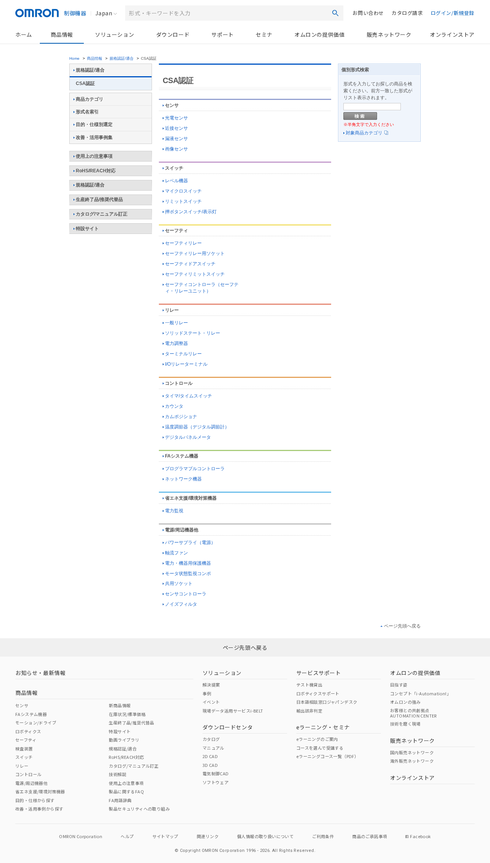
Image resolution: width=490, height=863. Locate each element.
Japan (103, 13)
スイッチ (174, 168)
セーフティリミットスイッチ (195, 274)
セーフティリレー (183, 243)
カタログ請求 (407, 12)
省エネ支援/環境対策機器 (191, 498)
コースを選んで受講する (319, 748)
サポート (222, 34)
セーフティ (176, 230)
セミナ (264, 34)
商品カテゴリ (89, 99)
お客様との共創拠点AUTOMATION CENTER (413, 713)
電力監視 (174, 510)
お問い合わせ (368, 12)
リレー (172, 310)
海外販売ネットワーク (412, 761)
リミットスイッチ (183, 201)
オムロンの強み (405, 702)
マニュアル (213, 748)
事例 (207, 693)
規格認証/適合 (121, 58)
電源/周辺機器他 (181, 530)
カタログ (211, 739)
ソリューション (114, 34)
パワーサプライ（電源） (190, 542)
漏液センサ (176, 138)
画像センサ (176, 149)
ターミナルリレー (183, 353)
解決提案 (211, 685)
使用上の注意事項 (94, 156)
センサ (172, 105)
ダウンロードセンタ (228, 727)
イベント (211, 702)
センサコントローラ (185, 594)
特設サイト (87, 228)
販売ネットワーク (389, 34)
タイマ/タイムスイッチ (188, 396)
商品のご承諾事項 (369, 836)
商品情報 (62, 34)
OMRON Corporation (80, 836)
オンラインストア (452, 34)
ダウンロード (173, 34)
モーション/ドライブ (35, 722)
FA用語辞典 (120, 800)
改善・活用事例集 (94, 137)
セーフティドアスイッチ (190, 263)
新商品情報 (120, 705)
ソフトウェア (216, 782)
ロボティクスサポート (318, 693)
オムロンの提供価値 (319, 34)
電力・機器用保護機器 (188, 563)
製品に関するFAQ (126, 791)
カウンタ (174, 406)
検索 (335, 13)
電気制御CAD (216, 773)
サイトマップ (165, 836)
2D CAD (210, 756)
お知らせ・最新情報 (40, 673)
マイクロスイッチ (183, 191)
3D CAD (210, 765)
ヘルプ (127, 836)
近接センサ (176, 128)
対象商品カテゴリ (364, 133)
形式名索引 (87, 111)
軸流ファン (176, 553)
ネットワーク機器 (183, 479)
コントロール (179, 383)
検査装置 (24, 748)
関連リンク (208, 836)
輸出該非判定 (309, 711)
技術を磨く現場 (405, 724)
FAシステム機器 (181, 456)
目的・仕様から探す (35, 800)
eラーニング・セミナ (323, 727)
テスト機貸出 (309, 685)
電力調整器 (176, 343)
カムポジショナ (181, 416)
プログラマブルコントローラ (195, 468)
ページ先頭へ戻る (402, 626)
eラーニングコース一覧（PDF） (327, 756)
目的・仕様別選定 (94, 124)
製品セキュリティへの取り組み (139, 809)
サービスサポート (318, 673)
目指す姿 (399, 685)
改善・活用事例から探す (39, 809)
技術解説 (117, 774)
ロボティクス (28, 731)
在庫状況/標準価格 (127, 714)
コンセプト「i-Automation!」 (420, 693)
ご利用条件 (323, 836)
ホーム (23, 34)
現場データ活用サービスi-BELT (233, 711)
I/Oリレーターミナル (186, 364)
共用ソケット (179, 583)
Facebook (420, 836)
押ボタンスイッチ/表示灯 (191, 211)
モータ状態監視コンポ (188, 573)
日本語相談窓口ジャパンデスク (327, 702)
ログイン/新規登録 (452, 12)
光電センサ (176, 118)
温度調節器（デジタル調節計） (197, 427)
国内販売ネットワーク (412, 752)
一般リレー (176, 322)
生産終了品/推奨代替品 (99, 199)
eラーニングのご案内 (317, 739)
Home (74, 58)
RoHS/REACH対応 (96, 170)
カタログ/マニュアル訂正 (101, 214)
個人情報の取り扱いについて (265, 836)
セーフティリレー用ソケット (195, 253)
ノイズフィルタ (181, 604)
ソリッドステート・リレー (192, 333)
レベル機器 (176, 180)
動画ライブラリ (124, 740)
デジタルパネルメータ (188, 437)
